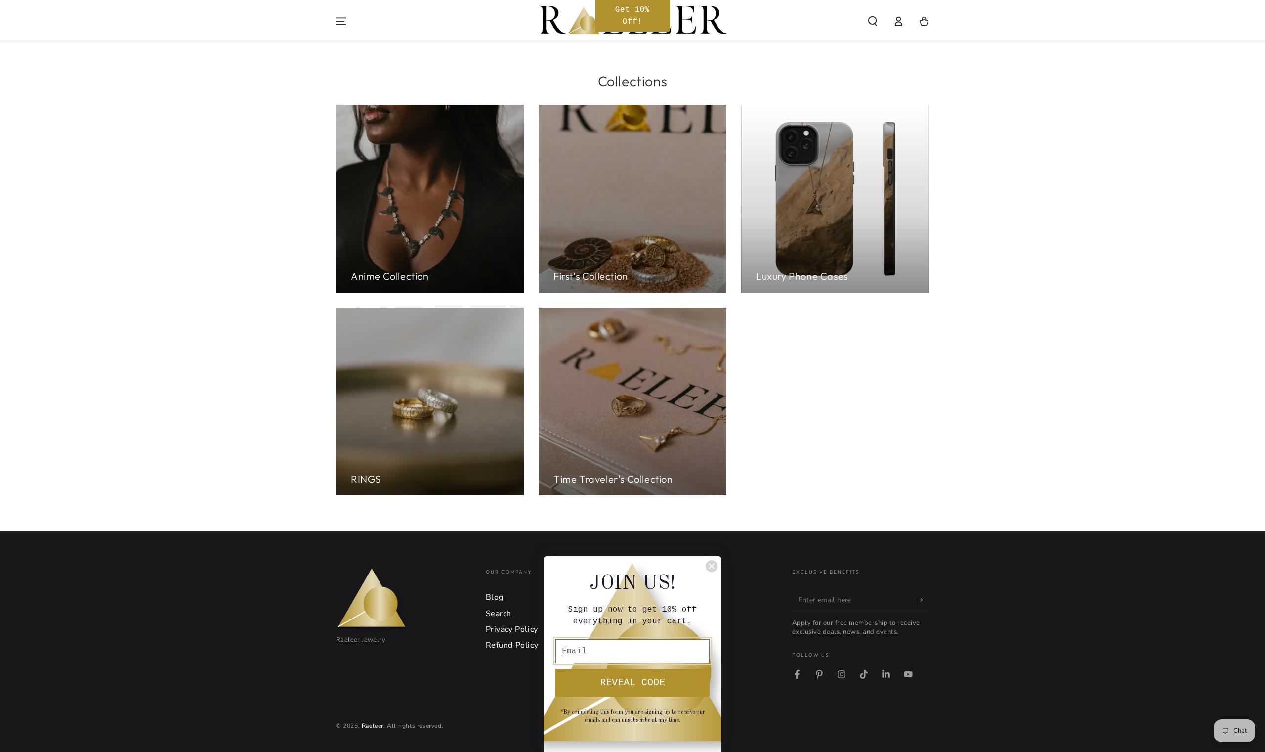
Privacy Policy (512, 629)
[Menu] (341, 21)
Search (499, 613)
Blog (495, 597)
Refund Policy (512, 645)
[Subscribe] (923, 600)
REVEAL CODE (632, 682)
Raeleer (372, 726)
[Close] (711, 566)
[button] (873, 21)
